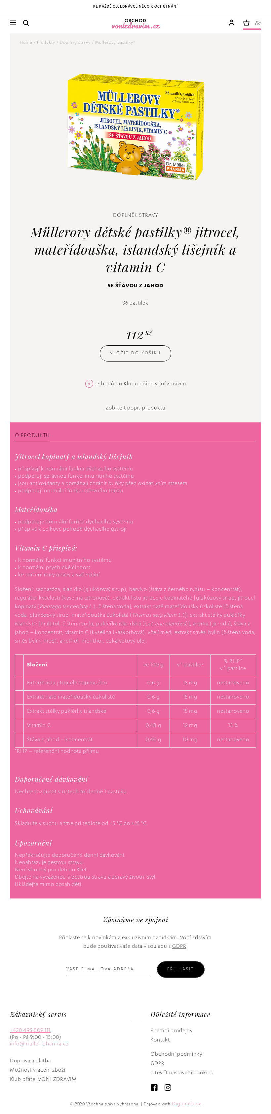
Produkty (46, 42)
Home (26, 42)
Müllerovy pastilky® (115, 42)
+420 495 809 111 (30, 1031)
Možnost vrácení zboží (37, 1071)
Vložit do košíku (135, 353)
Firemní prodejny (171, 1031)
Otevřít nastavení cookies (181, 1073)
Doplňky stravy (75, 42)
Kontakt (160, 1040)
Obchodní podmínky (176, 1055)
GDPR (179, 947)
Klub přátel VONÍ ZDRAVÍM (43, 1080)
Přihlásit (180, 969)
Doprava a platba (30, 1061)
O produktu (32, 436)
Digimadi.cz (186, 1104)
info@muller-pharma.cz (39, 1044)
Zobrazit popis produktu (136, 409)
